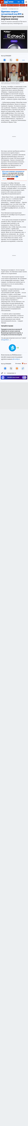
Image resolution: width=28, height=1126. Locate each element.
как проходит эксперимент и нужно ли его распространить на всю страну (13, 174)
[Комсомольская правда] (8, 2)
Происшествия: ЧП (11, 373)
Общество (4, 178)
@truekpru (16, 359)
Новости (3, 5)
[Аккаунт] (26, 2)
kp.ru (25, 363)
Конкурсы (22, 5)
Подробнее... (6, 340)
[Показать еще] (23, 60)
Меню (2, 2)
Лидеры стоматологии (13, 5)
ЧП (4, 373)
